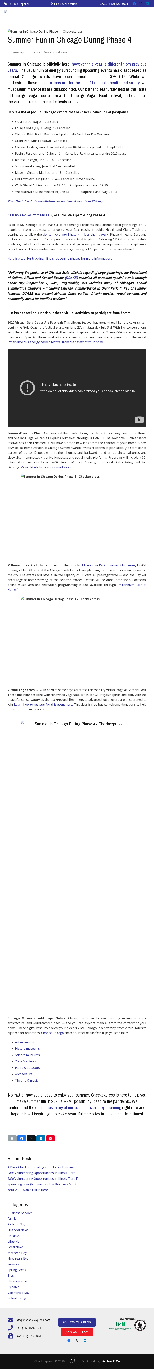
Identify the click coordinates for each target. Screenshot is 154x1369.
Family (36, 52)
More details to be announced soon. (45, 467)
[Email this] (12, 1138)
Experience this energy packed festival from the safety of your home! (56, 342)
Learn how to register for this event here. (43, 704)
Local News (60, 52)
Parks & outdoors (27, 1068)
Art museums (24, 1042)
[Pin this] (50, 1138)
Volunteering (17, 1298)
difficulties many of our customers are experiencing (78, 1107)
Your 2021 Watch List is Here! (28, 1190)
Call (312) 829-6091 (114, 3)
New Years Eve (18, 1258)
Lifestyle (46, 52)
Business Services (20, 1213)
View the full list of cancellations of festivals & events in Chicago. (56, 201)
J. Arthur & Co (110, 1361)
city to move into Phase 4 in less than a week (76, 234)
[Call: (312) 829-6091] (12, 1328)
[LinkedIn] (147, 4)
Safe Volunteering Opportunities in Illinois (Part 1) (43, 1179)
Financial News (18, 1230)
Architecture (23, 1074)
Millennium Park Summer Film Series (108, 565)
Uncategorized (18, 1281)
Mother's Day (17, 1253)
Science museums (27, 1055)
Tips (11, 1275)
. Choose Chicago (52, 1033)
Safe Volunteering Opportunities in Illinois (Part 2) (43, 1173)
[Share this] (21, 1138)
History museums (27, 1048)
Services (13, 1264)
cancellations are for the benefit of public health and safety (89, 83)
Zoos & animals (26, 1061)
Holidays (14, 1236)
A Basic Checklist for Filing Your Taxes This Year (41, 1167)
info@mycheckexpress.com (33, 1320)
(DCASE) (71, 277)
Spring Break (17, 1270)
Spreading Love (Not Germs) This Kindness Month (43, 1184)
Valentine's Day (18, 1293)
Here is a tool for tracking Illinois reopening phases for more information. (60, 258)
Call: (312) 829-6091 (28, 1328)
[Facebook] (134, 4)
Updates (13, 1287)
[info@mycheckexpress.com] (12, 1320)
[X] (140, 4)
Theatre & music (26, 1080)
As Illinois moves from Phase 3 (30, 215)
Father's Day (16, 1224)
